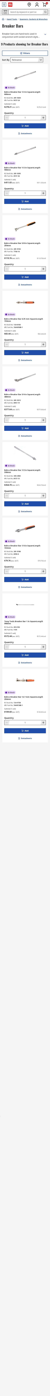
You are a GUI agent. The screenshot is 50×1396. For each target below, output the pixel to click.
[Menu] (4, 5)
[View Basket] (44, 5)
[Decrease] (7, 117)
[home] (3, 19)
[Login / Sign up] (37, 5)
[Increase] (43, 117)
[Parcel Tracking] (29, 5)
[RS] (10, 5)
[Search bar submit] (45, 12)
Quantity (9, 113)
